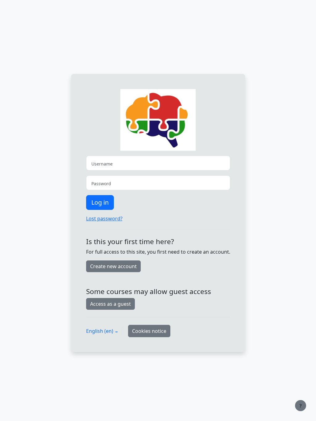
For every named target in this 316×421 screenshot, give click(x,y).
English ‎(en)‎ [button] (100, 331)
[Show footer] (300, 405)
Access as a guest (110, 303)
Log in (100, 202)
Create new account (113, 266)
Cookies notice (149, 331)
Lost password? (104, 218)
